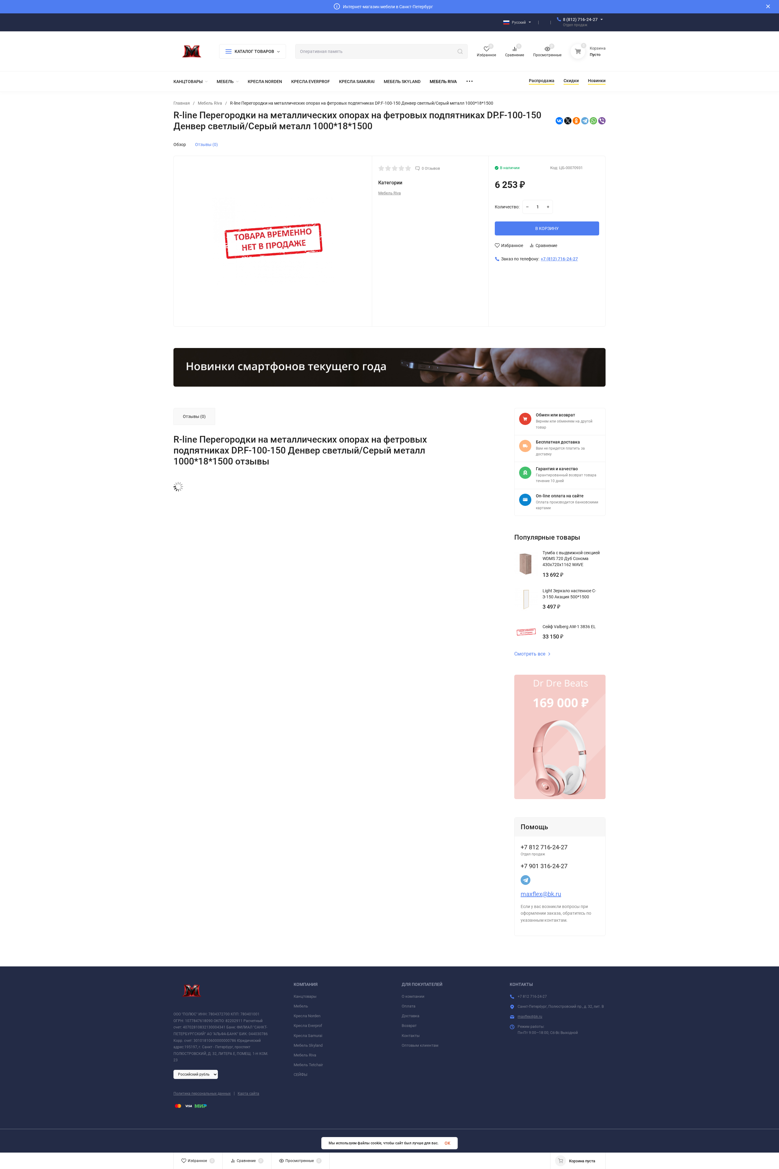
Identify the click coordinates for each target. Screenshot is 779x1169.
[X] (567, 120)
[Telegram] (585, 120)
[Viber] (602, 120)
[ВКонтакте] (559, 120)
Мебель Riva (210, 103)
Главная (181, 103)
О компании (413, 996)
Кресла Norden (307, 1016)
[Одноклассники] (576, 120)
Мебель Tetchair (308, 1065)
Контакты (411, 1035)
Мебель (301, 1006)
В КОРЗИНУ (547, 228)
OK (447, 1143)
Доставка (410, 1016)
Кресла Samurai (308, 1035)
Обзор (179, 144)
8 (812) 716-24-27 (580, 19)
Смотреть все (529, 654)
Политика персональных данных (202, 1093)
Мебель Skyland (308, 1045)
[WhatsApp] (593, 120)
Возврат (409, 1025)
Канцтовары (305, 996)
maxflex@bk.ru (541, 894)
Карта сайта (248, 1093)
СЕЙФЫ (300, 1074)
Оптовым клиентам (420, 1045)
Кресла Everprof (308, 1025)
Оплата (408, 1006)
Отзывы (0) (206, 144)
